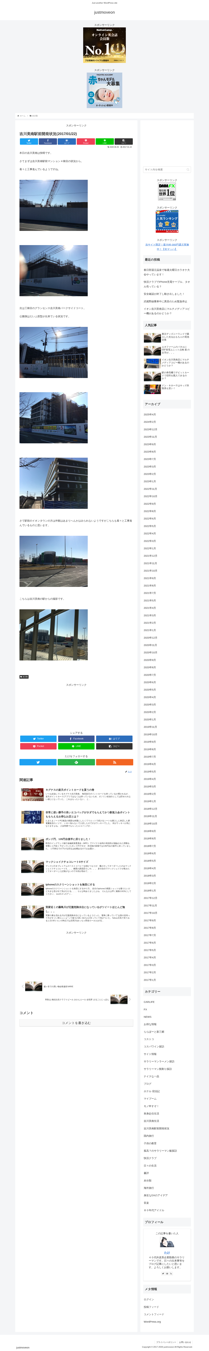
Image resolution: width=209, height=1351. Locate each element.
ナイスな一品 (151, 1076)
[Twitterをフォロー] (38, 762)
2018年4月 (150, 868)
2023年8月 (150, 451)
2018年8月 (150, 838)
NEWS (147, 1016)
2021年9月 (150, 578)
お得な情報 (150, 1024)
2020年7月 (150, 675)
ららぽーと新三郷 (154, 1031)
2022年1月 (150, 548)
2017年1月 (150, 980)
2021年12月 (150, 555)
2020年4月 (150, 697)
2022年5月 (150, 526)
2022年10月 (150, 496)
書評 (146, 1173)
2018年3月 (150, 875)
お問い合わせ (185, 1342)
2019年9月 (150, 741)
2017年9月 (150, 920)
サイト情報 (150, 1054)
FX (145, 1009)
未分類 (25, 677)
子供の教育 (150, 1143)
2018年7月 (150, 846)
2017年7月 (150, 935)
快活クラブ (150, 1158)
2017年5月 (150, 950)
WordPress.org (152, 1321)
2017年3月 (150, 965)
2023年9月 (150, 444)
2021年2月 (150, 622)
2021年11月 (150, 563)
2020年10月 (150, 652)
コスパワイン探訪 (154, 1046)
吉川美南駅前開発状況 (156, 1128)
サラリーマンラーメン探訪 (159, 1061)
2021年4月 (150, 607)
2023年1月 (150, 481)
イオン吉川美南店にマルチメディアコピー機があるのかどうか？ (167, 311)
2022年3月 (150, 541)
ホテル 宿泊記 (152, 1091)
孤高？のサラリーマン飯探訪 (160, 1150)
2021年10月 (150, 570)
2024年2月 (150, 421)
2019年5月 (150, 771)
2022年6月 (150, 518)
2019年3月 (150, 786)
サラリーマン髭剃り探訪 (158, 1069)
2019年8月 (150, 749)
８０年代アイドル (154, 1210)
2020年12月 (150, 637)
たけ (167, 1252)
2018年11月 (150, 816)
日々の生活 (150, 1165)
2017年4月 (150, 957)
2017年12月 (150, 898)
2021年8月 (150, 585)
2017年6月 (150, 942)
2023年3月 (150, 466)
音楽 (146, 1202)
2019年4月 (150, 779)
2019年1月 (150, 801)
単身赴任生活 (151, 1113)
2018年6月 (150, 853)
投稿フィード (151, 1307)
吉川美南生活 (151, 1121)
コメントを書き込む (76, 1023)
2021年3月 (150, 615)
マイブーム (150, 1098)
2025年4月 (150, 414)
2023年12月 (150, 429)
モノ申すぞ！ (151, 1106)
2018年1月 (150, 890)
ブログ (147, 1083)
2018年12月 (150, 808)
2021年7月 (150, 593)
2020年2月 (150, 712)
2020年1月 (150, 719)
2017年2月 (150, 972)
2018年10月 (150, 823)
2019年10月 (150, 734)
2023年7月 (150, 459)
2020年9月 (150, 660)
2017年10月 (150, 913)
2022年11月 (150, 488)
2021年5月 (150, 600)
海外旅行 (149, 1188)
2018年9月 (150, 831)
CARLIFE (149, 1002)
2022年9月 (150, 503)
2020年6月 (150, 682)
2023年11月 (150, 436)
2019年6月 (150, 764)
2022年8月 (150, 511)
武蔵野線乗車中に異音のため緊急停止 (165, 301)
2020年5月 (150, 689)
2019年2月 (150, 794)
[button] (188, 169)
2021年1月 (150, 630)
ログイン (149, 1299)
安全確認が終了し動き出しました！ (164, 294)
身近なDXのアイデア (156, 1195)
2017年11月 (150, 905)
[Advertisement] (76, 707)
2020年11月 (150, 645)
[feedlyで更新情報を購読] (76, 762)
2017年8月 (150, 927)
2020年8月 (150, 667)
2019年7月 (150, 756)
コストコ (149, 1039)
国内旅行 (149, 1135)
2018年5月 (150, 860)
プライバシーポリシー (166, 1342)
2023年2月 (150, 474)
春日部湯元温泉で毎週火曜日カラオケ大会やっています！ (167, 272)
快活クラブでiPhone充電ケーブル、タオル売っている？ (167, 284)
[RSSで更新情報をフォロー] (114, 762)
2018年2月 (150, 883)
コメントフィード (154, 1314)
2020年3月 (150, 704)
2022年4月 (150, 533)
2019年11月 (150, 726)
